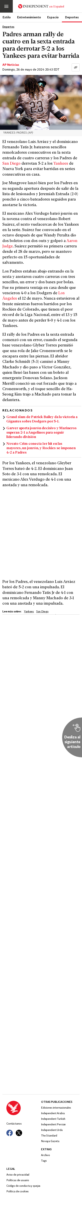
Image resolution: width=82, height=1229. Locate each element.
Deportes (72, 17)
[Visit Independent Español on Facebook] (9, 1133)
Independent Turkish (53, 1119)
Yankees (60, 164)
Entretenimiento (29, 17)
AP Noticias (10, 65)
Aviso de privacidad (17, 1174)
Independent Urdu (52, 1130)
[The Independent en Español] (41, 6)
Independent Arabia (52, 1113)
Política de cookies (17, 1191)
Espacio (53, 17)
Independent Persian (53, 1124)
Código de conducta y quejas (23, 1186)
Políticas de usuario (17, 1180)
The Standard (49, 1135)
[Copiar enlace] (76, 67)
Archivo (45, 1155)
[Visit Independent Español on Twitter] (19, 1133)
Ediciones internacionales (56, 1107)
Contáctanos (13, 1123)
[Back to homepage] (23, 1108)
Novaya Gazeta (50, 1141)
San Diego (11, 164)
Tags (44, 1160)
